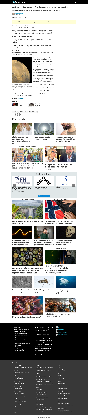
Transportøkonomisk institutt (64, 391)
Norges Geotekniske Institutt (41, 392)
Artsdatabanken (17, 369)
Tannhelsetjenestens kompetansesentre (66, 390)
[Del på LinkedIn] (17, 114)
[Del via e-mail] (20, 114)
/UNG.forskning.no (62, 332)
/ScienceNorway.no (62, 334)
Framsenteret (17, 381)
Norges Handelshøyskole (41, 394)
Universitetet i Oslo (61, 400)
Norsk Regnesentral (40, 402)
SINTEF (59, 375)
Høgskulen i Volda (17, 391)
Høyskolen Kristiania (18, 395)
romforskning (33, 111)
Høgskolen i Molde (18, 388)
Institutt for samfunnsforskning (20, 396)
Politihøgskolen (61, 365)
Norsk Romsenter (39, 404)
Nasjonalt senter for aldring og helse (43, 379)
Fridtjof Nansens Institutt (19, 383)
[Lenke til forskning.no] (32, 1)
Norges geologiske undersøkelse (42, 397)
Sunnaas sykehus (61, 386)
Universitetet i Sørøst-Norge (63, 403)
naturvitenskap (23, 111)
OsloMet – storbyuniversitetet (42, 411)
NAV (15, 406)
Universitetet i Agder (62, 395)
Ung (62, 2)
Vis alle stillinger (44, 196)
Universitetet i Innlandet (62, 398)
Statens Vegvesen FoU (62, 383)
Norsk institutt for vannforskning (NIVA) (44, 409)
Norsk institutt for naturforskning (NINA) (44, 407)
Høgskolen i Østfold (18, 390)
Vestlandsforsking (61, 406)
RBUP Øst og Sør (61, 369)
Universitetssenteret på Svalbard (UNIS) (65, 405)
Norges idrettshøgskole (40, 399)
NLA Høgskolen (39, 365)
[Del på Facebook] (13, 114)
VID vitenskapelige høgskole (63, 410)
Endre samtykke (19, 358)
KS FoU (15, 398)
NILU (15, 412)
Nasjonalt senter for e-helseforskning (43, 381)
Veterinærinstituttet (62, 408)
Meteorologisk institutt (18, 404)
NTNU (37, 373)
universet (15, 111)
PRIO (59, 367)
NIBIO (15, 408)
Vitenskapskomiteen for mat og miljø (65, 411)
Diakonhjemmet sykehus (19, 370)
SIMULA (59, 373)
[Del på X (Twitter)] (15, 114)
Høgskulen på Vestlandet (19, 393)
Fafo (15, 375)
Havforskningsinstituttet (19, 386)
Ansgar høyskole (17, 365)
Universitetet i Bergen (62, 396)
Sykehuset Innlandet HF (62, 388)
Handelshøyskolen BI (18, 385)
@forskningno (61, 327)
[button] (14, 185)
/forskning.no (61, 329)
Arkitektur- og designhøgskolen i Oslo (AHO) (23, 367)
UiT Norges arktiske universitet (64, 393)
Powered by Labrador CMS (44, 417)
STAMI (59, 381)
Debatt (57, 2)
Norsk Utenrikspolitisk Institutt (42, 406)
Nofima (37, 387)
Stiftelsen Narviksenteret (63, 385)
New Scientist (21, 98)
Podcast (66, 2)
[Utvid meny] (75, 2)
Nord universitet (39, 389)
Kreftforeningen (17, 400)
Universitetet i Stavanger (62, 401)
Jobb (71, 2)
